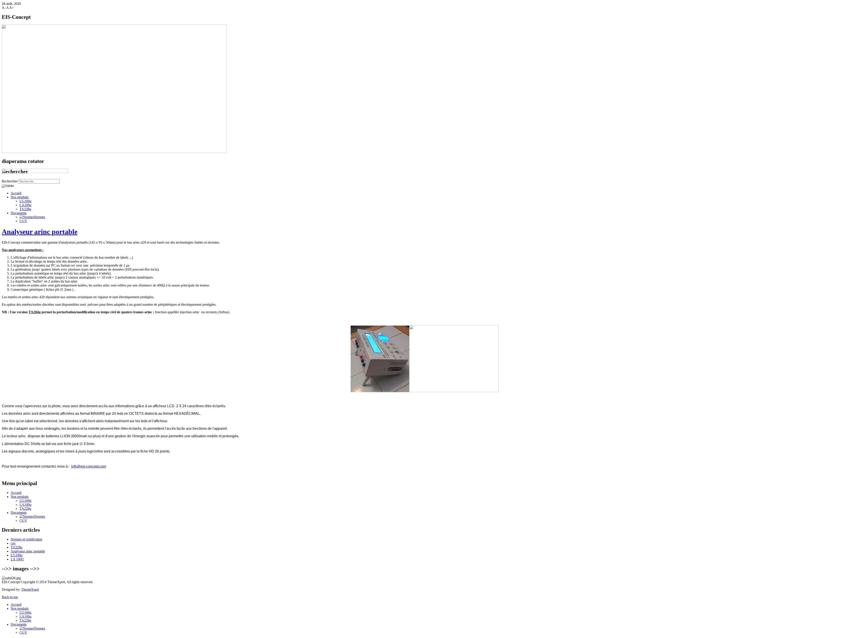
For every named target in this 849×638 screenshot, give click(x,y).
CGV (23, 221)
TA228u (25, 209)
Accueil (16, 493)
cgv (13, 543)
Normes (39, 217)
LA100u (25, 205)
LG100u (25, 500)
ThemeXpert (30, 589)
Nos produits (20, 497)
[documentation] (88, 466)
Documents (19, 213)
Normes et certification (26, 539)
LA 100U (17, 559)
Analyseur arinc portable (39, 232)
